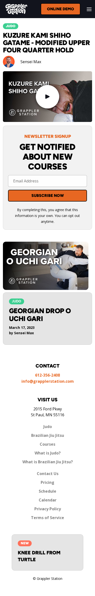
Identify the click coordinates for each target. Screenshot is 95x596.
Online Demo (60, 9)
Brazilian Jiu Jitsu (47, 435)
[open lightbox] (47, 96)
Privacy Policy (47, 509)
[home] (15, 9)
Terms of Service (47, 517)
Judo (47, 426)
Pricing (47, 482)
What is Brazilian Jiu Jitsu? (47, 462)
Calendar (48, 500)
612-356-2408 (47, 375)
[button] (87, 9)
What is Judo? (48, 453)
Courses (47, 444)
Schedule (47, 491)
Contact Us (47, 473)
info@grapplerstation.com (47, 381)
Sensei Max (30, 61)
